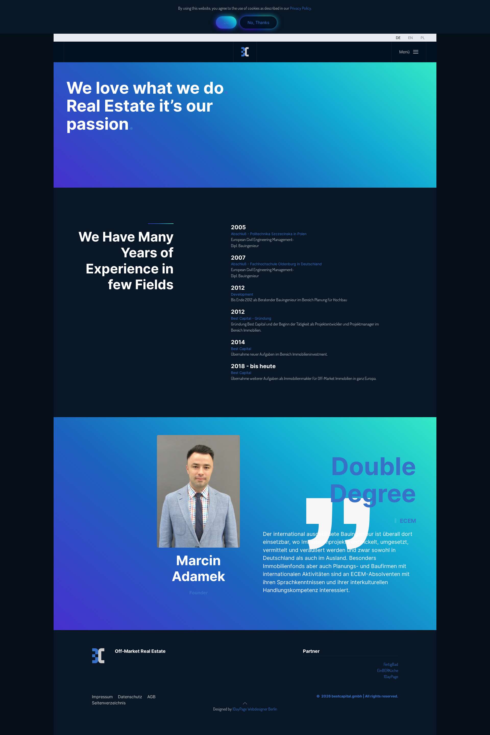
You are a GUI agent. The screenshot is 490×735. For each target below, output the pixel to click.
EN (410, 37)
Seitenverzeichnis (109, 702)
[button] (408, 52)
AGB (151, 696)
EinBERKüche (387, 670)
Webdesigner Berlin (262, 709)
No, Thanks (258, 22)
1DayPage (391, 676)
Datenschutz (130, 696)
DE (398, 37)
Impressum (102, 696)
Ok (226, 22)
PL (423, 37)
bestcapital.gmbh (347, 696)
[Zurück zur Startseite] (245, 52)
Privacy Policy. (300, 8)
